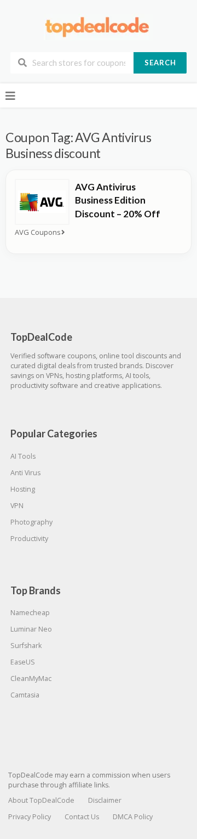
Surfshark (26, 645)
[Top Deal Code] (98, 26)
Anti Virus (25, 472)
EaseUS (22, 662)
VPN (17, 505)
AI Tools (23, 456)
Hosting (22, 489)
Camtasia (24, 695)
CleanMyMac (30, 678)
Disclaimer (104, 800)
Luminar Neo (31, 629)
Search (160, 62)
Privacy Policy (29, 816)
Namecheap (30, 612)
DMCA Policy (133, 816)
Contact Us (82, 816)
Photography (31, 522)
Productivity (29, 538)
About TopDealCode (41, 800)
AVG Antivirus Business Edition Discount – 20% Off (117, 200)
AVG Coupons (38, 232)
